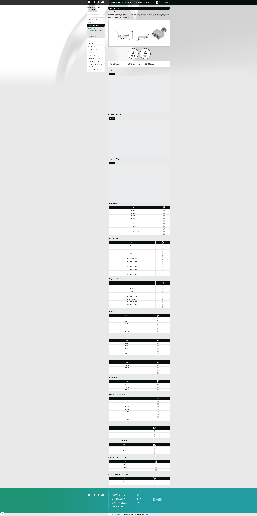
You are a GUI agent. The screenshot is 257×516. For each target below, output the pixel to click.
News (136, 2)
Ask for (151, 63)
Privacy (117, 506)
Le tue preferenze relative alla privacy (134, 514)
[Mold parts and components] (96, 497)
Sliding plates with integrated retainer (95, 31)
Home (138, 494)
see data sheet (145, 56)
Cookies (114, 506)
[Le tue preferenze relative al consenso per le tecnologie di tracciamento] (2, 513)
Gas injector (92, 46)
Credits (121, 506)
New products (120, 2)
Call (135, 63)
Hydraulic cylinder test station (95, 65)
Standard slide (91, 28)
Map (140, 2)
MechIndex (91, 43)
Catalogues (129, 2)
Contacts (146, 2)
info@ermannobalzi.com (120, 498)
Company (112, 2)
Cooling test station (94, 61)
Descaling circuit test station (95, 70)
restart (112, 74)
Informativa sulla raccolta (115, 514)
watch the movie (133, 56)
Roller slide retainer (92, 36)
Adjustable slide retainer (93, 34)
